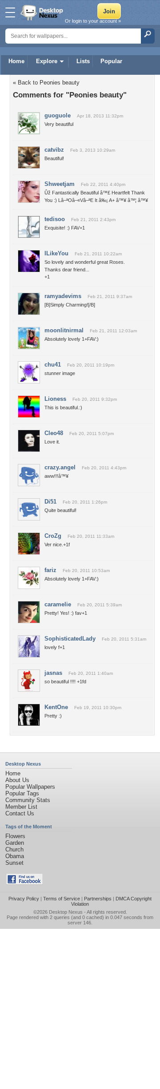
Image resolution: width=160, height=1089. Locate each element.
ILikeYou (56, 253)
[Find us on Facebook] (24, 882)
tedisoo (54, 219)
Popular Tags (22, 793)
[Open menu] (10, 12)
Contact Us (19, 813)
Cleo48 (53, 433)
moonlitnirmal (64, 330)
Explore (46, 61)
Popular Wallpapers (30, 786)
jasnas (53, 673)
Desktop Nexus (66, 912)
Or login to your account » (93, 21)
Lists (83, 61)
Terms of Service (61, 898)
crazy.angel (60, 467)
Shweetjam (59, 184)
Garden (14, 842)
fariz (50, 570)
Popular (111, 61)
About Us (17, 780)
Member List (21, 806)
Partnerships (98, 898)
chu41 (52, 364)
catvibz (54, 149)
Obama (14, 856)
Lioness (55, 398)
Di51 (50, 501)
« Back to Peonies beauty (46, 82)
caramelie (57, 604)
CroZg (52, 535)
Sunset (14, 862)
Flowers (15, 836)
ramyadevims (62, 296)
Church (14, 849)
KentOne (56, 707)
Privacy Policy (23, 898)
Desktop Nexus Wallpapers (42, 12)
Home (16, 61)
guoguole (57, 115)
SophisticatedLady (70, 638)
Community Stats (27, 800)
